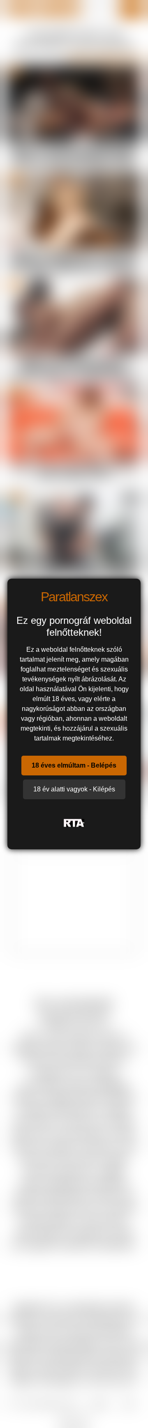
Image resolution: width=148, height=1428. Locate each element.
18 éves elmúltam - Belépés (74, 765)
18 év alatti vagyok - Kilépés (74, 789)
